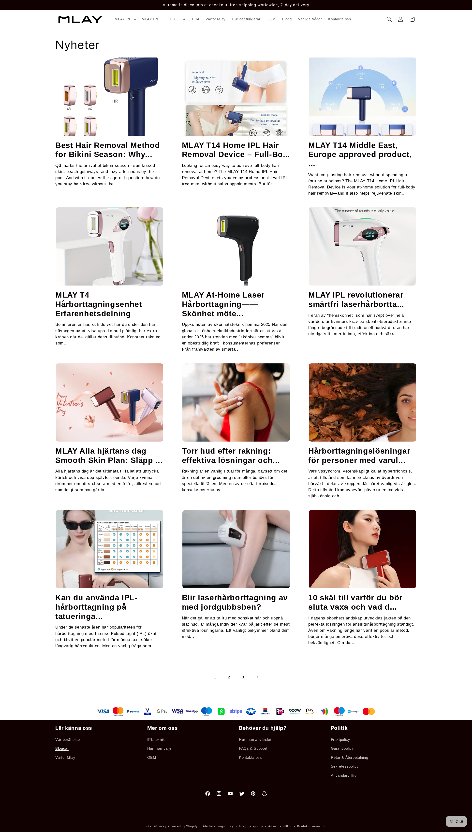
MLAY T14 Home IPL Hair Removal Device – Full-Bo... (236, 150)
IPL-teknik (156, 740)
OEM (151, 758)
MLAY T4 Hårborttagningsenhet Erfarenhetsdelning (98, 304)
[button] (125, 19)
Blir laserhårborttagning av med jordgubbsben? (235, 602)
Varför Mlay (65, 758)
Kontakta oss (250, 758)
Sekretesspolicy (345, 766)
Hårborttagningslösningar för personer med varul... (359, 455)
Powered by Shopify (182, 826)
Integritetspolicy (251, 826)
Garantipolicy (342, 748)
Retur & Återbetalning (349, 758)
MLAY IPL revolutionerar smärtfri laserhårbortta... (356, 299)
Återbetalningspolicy (218, 826)
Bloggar (62, 748)
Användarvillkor (344, 775)
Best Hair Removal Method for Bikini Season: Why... (107, 150)
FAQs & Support (253, 748)
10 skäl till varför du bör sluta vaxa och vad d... (355, 602)
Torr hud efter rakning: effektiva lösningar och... (231, 455)
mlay (162, 826)
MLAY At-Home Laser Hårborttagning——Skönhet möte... (223, 304)
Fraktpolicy (340, 740)
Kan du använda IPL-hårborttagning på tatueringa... (96, 607)
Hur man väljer (160, 748)
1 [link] (215, 677)
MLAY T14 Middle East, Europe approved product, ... (360, 154)
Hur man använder (255, 740)
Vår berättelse (67, 740)
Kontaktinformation (311, 826)
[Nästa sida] (257, 677)
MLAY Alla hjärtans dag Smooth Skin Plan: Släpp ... (109, 455)
